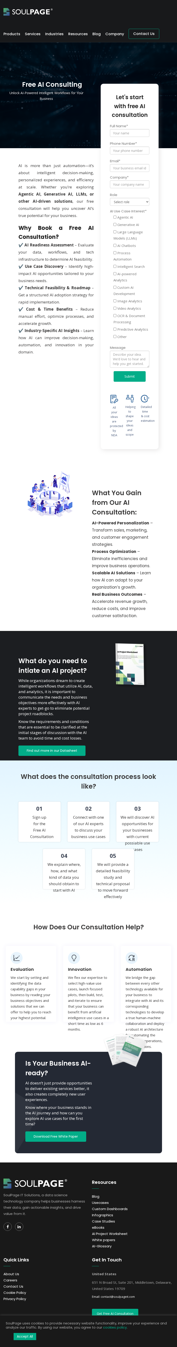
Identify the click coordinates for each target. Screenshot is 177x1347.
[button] (8, 1337)
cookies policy (115, 1327)
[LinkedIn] (19, 1227)
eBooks (98, 1227)
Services (33, 34)
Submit (129, 376)
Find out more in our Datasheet (52, 750)
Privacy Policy (14, 1298)
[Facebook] (7, 1227)
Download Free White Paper (56, 1136)
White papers (103, 1239)
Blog (96, 34)
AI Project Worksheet (110, 1233)
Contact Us (144, 33)
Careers (10, 1280)
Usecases (100, 1202)
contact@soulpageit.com (118, 1297)
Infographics (102, 1215)
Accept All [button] (25, 1336)
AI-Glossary (102, 1246)
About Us (11, 1274)
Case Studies (103, 1221)
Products (11, 34)
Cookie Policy (14, 1292)
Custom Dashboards (110, 1208)
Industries (54, 34)
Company (114, 34)
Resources (78, 34)
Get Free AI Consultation (115, 1313)
